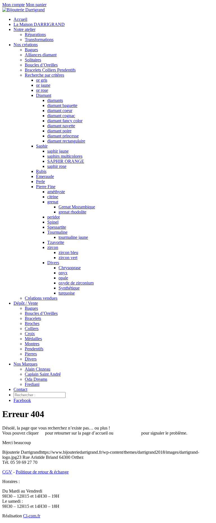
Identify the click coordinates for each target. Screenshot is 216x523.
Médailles (33, 338)
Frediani (32, 384)
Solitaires (33, 59)
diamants (55, 100)
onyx (63, 272)
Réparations (35, 34)
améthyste (56, 191)
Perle (40, 181)
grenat (52, 201)
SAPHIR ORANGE (65, 161)
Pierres (31, 353)
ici (42, 433)
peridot (53, 217)
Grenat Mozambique (76, 206)
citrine (52, 196)
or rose (42, 90)
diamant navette (61, 125)
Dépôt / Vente (26, 303)
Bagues (31, 49)
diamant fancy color (64, 120)
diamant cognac (61, 115)
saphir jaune (58, 151)
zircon (52, 247)
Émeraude (45, 176)
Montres (32, 343)
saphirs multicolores (64, 156)
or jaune (43, 85)
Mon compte (13, 4)
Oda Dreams (36, 379)
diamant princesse (63, 135)
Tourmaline (57, 232)
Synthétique (69, 288)
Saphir (42, 146)
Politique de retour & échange (42, 471)
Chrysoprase (69, 267)
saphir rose (56, 166)
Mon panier (36, 4)
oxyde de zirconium (76, 283)
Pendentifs (34, 348)
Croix (30, 333)
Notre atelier (24, 29)
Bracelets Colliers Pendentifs (50, 70)
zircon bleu (68, 252)
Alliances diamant (41, 54)
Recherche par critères (44, 75)
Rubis (41, 171)
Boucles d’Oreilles (41, 65)
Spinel (52, 222)
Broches (32, 323)
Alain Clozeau (37, 369)
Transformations (39, 39)
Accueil (20, 19)
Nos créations (26, 44)
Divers (53, 262)
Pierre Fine (45, 186)
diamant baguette (62, 105)
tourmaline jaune (73, 237)
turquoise (66, 293)
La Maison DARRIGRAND (39, 24)
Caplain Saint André (43, 374)
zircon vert (67, 257)
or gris (41, 80)
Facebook (22, 400)
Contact (20, 389)
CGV (7, 471)
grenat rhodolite (72, 212)
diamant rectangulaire (66, 141)
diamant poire (59, 130)
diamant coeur (59, 110)
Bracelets (33, 318)
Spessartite (56, 227)
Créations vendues (41, 298)
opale (63, 277)
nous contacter (127, 433)
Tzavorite (55, 242)
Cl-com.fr (31, 515)
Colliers (32, 328)
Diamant (43, 95)
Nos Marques (25, 364)
